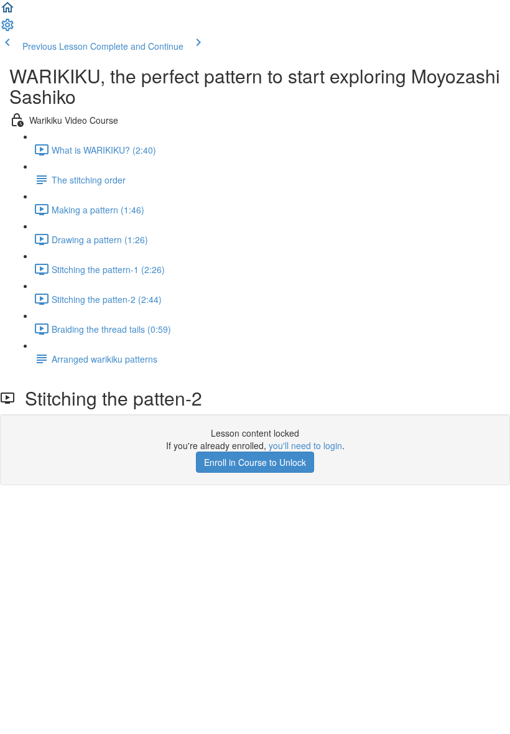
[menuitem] (7, 28)
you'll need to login (305, 445)
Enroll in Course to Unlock (255, 462)
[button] (7, 11)
